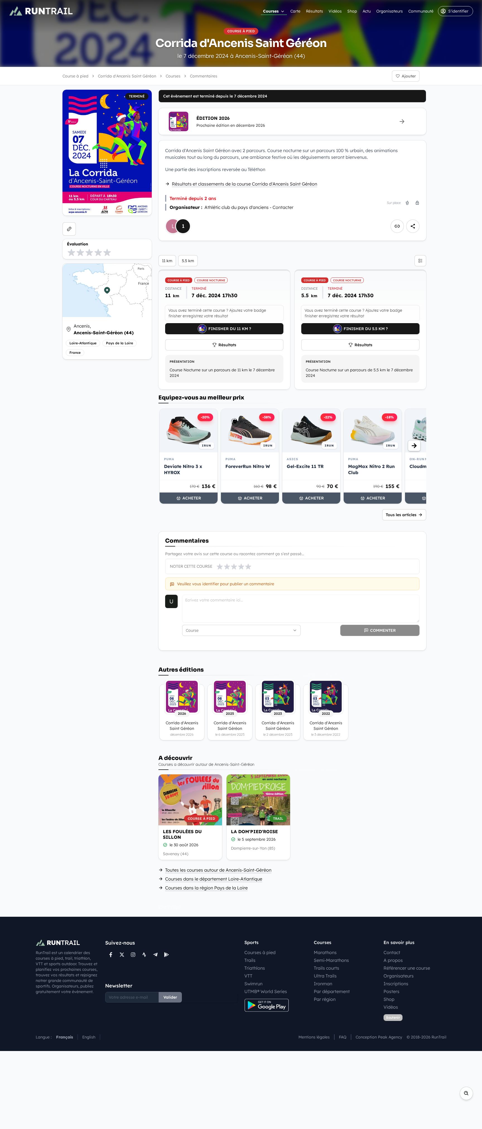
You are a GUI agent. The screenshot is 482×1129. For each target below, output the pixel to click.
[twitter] (121, 954)
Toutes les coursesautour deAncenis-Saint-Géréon (218, 870)
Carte (295, 11)
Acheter (191, 498)
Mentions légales (314, 1037)
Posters (391, 991)
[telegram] (155, 954)
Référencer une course (407, 968)
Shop (352, 11)
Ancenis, (104, 329)
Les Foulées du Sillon (182, 834)
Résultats (314, 11)
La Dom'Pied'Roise (254, 831)
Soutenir (393, 1017)
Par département (332, 991)
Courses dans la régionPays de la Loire (206, 888)
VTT (248, 976)
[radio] (71, 252)
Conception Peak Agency (379, 1037)
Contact (392, 952)
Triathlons (254, 968)
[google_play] (166, 954)
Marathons (325, 952)
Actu (367, 11)
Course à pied (75, 76)
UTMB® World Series (265, 991)
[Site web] (69, 229)
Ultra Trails (325, 976)
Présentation (182, 362)
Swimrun (253, 983)
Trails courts (326, 968)
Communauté (420, 11)
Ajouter (409, 76)
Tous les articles (401, 514)
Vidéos (335, 11)
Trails (250, 960)
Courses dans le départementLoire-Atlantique (213, 879)
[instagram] (133, 954)
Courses (271, 11)
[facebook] (110, 954)
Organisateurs (389, 11)
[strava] (144, 954)
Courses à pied (260, 952)
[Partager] (413, 226)
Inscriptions (396, 983)
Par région (325, 999)
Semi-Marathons (331, 960)
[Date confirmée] (165, 845)
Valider (170, 997)
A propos (393, 960)
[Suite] (414, 445)
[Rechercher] (466, 1093)
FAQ (342, 1037)
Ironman (323, 983)
